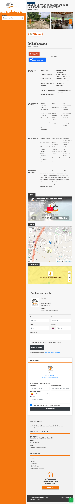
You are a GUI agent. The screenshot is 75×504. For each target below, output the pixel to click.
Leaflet (58, 261)
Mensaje (32, 397)
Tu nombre (33, 385)
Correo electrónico (56, 385)
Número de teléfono (36, 391)
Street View (36, 34)
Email (32, 324)
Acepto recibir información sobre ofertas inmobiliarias (46, 342)
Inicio (32, 458)
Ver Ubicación (45, 277)
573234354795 (45, 305)
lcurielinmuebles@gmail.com (49, 310)
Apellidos (54, 317)
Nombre (32, 317)
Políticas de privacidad (37, 468)
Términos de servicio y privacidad (52, 352)
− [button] (30, 232)
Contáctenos (35, 466)
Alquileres (34, 463)
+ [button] (30, 229)
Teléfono (54, 324)
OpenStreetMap (68, 261)
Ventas (33, 461)
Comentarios (33, 332)
